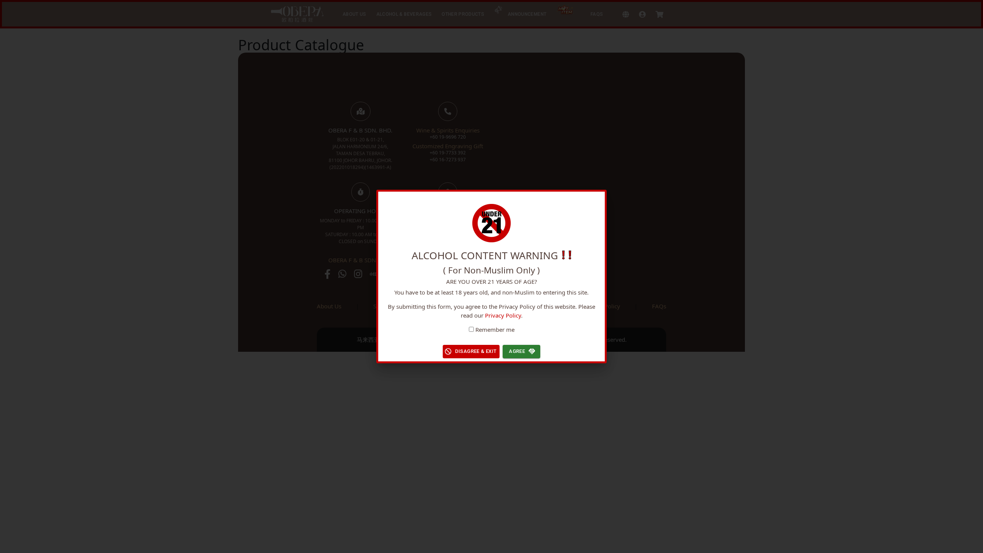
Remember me (495, 329)
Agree (517, 351)
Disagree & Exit (476, 351)
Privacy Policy (503, 315)
